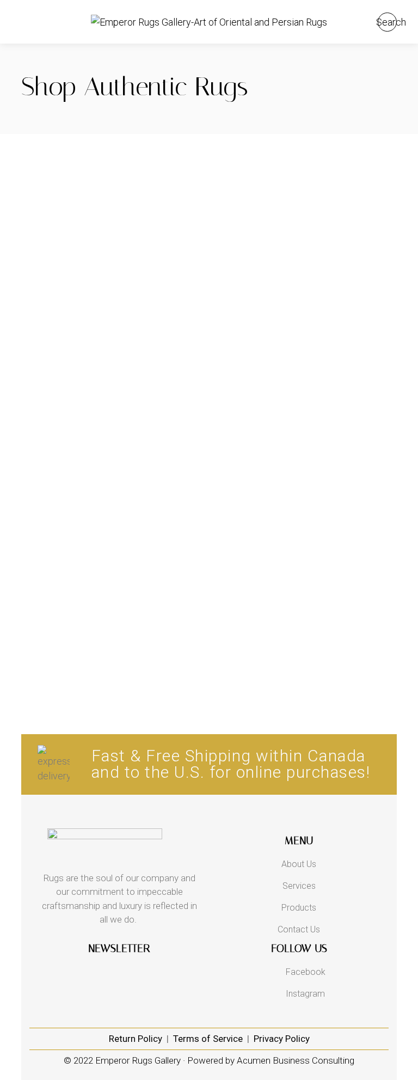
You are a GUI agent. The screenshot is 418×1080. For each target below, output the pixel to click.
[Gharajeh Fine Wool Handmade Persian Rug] (111, 438)
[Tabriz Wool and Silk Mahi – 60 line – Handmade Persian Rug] (307, 236)
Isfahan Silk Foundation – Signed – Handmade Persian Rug (111, 283)
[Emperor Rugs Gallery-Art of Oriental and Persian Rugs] (209, 22)
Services (299, 886)
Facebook (305, 972)
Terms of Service (208, 1038)
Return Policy (135, 1038)
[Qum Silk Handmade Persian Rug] (307, 142)
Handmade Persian (111, 164)
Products (298, 907)
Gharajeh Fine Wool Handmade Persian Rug (111, 481)
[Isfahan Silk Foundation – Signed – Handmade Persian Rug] (111, 236)
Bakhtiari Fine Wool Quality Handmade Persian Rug (307, 385)
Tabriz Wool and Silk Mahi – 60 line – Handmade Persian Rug (307, 283)
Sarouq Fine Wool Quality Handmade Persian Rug (307, 486)
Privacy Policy (282, 1038)
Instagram (305, 994)
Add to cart (183, 151)
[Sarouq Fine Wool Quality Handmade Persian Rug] (307, 438)
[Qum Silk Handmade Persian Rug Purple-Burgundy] (111, 142)
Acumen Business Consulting (295, 1060)
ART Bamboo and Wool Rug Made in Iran (111, 569)
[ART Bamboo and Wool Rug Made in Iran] (111, 533)
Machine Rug (111, 556)
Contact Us (299, 929)
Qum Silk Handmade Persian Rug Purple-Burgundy (111, 182)
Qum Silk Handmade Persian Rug (307, 177)
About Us (298, 864)
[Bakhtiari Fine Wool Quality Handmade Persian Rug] (307, 337)
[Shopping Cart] (360, 21)
